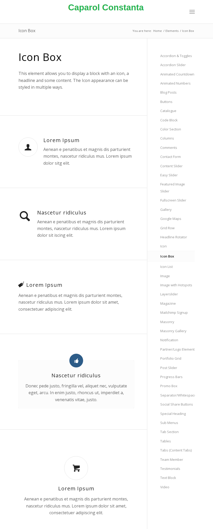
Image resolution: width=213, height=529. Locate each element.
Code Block (169, 120)
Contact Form (170, 156)
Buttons (166, 101)
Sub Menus (169, 422)
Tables (165, 441)
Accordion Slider (173, 64)
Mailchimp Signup (174, 312)
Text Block (168, 477)
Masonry (167, 321)
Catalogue (168, 110)
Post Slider (168, 367)
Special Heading (173, 413)
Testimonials (170, 468)
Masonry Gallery (173, 331)
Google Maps (170, 218)
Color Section (170, 129)
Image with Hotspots (176, 285)
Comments (168, 147)
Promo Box (168, 386)
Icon (163, 246)
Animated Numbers (175, 83)
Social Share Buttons (176, 404)
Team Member (171, 459)
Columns (167, 138)
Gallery (166, 209)
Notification (169, 340)
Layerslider (169, 294)
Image (165, 276)
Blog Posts (168, 92)
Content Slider (171, 166)
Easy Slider (169, 175)
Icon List (166, 266)
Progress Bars (171, 376)
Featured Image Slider (172, 187)
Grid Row (167, 228)
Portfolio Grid (170, 358)
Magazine (168, 303)
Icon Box (26, 30)
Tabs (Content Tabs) (176, 450)
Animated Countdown (177, 74)
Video (164, 487)
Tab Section (169, 431)
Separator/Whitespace (177, 395)
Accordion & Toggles (176, 55)
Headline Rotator (173, 237)
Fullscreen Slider (173, 200)
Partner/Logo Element (177, 349)
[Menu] (192, 12)
